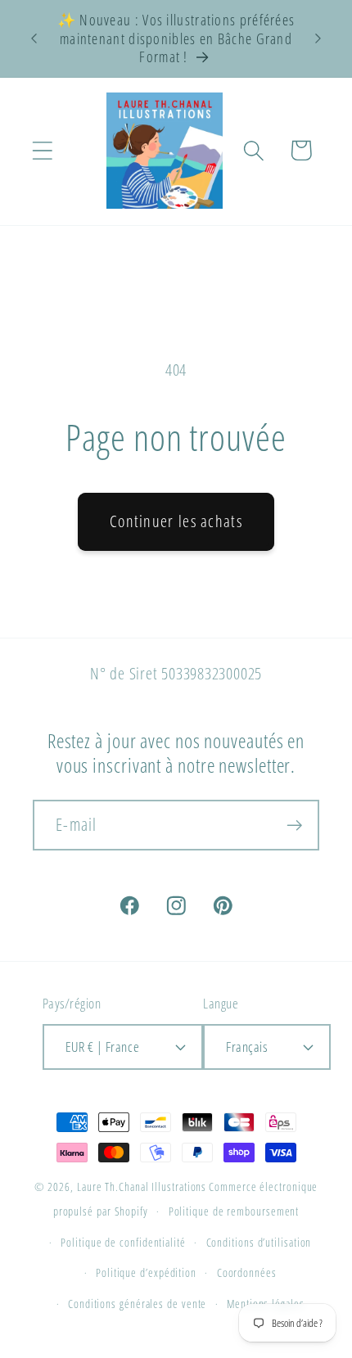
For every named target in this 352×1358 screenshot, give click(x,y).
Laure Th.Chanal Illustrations (141, 1186)
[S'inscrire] (294, 825)
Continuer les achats (176, 521)
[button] (42, 150)
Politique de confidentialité (123, 1242)
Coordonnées (247, 1272)
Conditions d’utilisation (259, 1242)
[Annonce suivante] (318, 38)
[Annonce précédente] (34, 38)
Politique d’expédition (146, 1272)
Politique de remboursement (234, 1211)
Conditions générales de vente (137, 1303)
